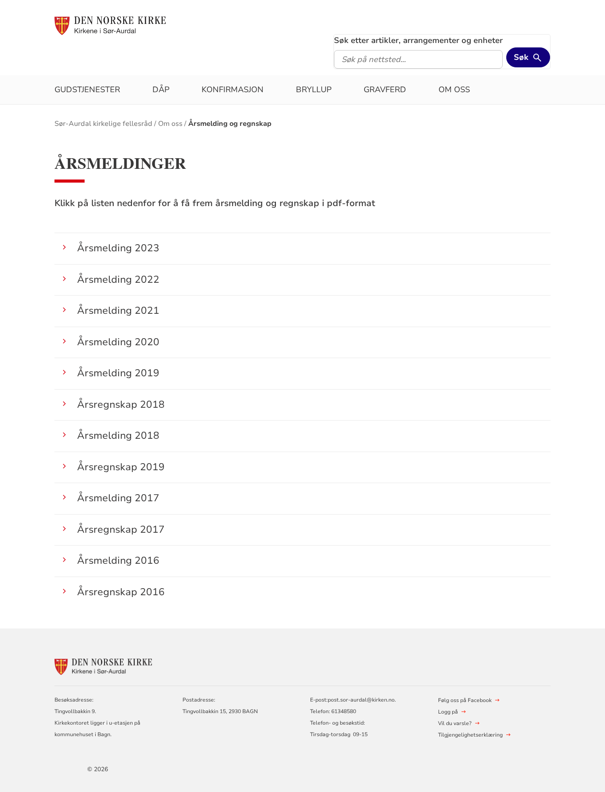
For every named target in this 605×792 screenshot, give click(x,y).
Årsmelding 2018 (118, 435)
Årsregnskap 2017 (121, 529)
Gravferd (385, 89)
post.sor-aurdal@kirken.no (361, 699)
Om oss (454, 89)
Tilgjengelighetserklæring (470, 734)
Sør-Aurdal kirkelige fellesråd (103, 124)
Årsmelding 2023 (118, 248)
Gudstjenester (87, 89)
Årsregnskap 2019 (121, 467)
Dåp (161, 89)
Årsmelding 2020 (118, 342)
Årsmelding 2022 (118, 279)
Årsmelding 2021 (118, 310)
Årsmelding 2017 (118, 498)
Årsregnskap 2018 (121, 404)
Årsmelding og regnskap (229, 124)
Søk (521, 57)
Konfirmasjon (233, 89)
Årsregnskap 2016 (121, 592)
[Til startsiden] (110, 25)
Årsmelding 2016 (118, 560)
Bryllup (314, 89)
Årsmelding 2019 (118, 373)
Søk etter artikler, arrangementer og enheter (418, 40)
